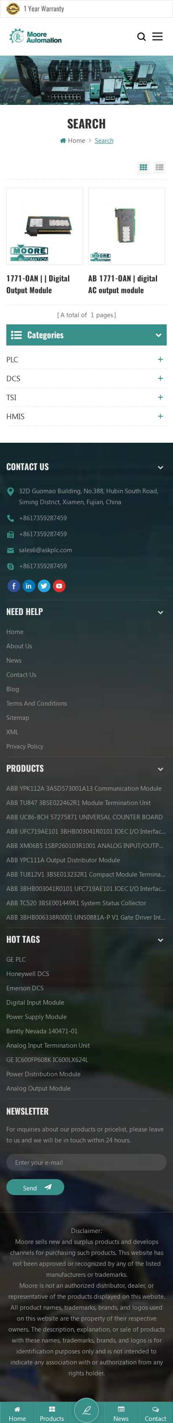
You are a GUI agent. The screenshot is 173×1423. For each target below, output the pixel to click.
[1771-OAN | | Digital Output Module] (44, 226)
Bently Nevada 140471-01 (42, 1031)
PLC (12, 359)
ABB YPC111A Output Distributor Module (63, 860)
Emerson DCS (25, 988)
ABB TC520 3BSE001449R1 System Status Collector (76, 903)
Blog (12, 689)
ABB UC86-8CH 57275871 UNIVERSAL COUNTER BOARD (84, 817)
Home (76, 140)
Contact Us (21, 674)
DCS (13, 378)
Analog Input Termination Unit (48, 1045)
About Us (19, 646)
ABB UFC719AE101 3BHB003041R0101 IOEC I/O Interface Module (86, 831)
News (13, 660)
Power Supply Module (36, 1016)
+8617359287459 (43, 518)
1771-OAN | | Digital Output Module (38, 284)
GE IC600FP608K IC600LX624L (47, 1059)
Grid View (143, 167)
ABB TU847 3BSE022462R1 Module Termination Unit (78, 802)
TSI (11, 397)
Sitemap (17, 717)
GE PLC (16, 959)
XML (12, 732)
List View (159, 167)
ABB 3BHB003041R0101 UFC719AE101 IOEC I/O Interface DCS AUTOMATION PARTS (86, 888)
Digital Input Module (35, 1002)
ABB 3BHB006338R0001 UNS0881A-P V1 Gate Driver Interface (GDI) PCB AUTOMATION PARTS (86, 917)
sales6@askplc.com (45, 550)
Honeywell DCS (27, 973)
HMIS (15, 416)
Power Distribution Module (43, 1074)
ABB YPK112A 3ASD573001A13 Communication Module (84, 788)
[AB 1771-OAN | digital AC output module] (126, 226)
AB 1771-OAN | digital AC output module (122, 284)
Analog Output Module (38, 1088)
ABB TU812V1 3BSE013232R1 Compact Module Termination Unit (86, 874)
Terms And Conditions (36, 703)
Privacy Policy (24, 746)
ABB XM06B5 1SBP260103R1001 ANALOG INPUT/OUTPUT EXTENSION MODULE (86, 845)
